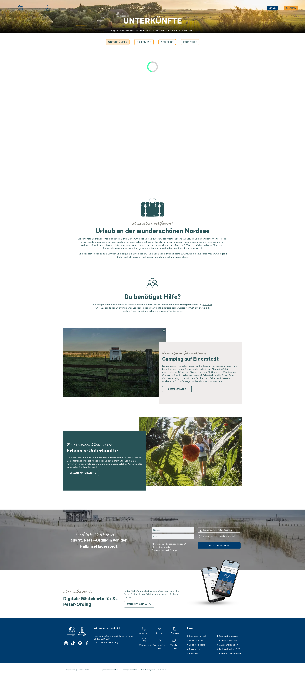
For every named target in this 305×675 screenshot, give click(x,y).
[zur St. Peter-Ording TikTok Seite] (73, 642)
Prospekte (190, 42)
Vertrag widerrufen (129, 670)
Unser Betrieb (196, 640)
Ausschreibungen (228, 644)
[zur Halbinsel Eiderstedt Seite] (82, 631)
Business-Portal (197, 635)
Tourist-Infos (175, 310)
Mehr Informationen (139, 604)
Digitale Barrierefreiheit (109, 670)
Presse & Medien (228, 640)
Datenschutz (84, 670)
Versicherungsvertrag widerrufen (153, 670)
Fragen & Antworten (230, 653)
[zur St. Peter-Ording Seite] (71, 631)
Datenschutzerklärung (164, 550)
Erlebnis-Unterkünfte (83, 473)
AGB (94, 670)
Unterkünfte (117, 42)
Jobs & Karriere (197, 644)
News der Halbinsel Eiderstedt (219, 536)
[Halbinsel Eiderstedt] (47, 8)
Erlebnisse (144, 42)
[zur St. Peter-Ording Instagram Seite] (66, 642)
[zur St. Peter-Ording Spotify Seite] (80, 642)
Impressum (70, 670)
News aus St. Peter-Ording (217, 529)
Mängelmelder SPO (230, 649)
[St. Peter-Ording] (20, 8)
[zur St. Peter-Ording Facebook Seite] (87, 642)
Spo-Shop (167, 42)
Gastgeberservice (228, 635)
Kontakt (193, 653)
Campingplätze (177, 389)
